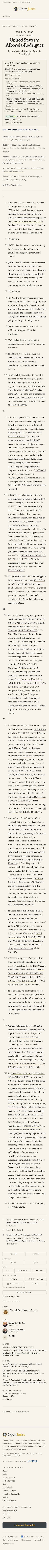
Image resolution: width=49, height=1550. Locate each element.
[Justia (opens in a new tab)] (33, 1461)
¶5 (6, 291)
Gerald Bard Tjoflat (17, 1323)
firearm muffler (15, 485)
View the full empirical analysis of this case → (21, 130)
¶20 (5, 1025)
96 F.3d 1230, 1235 (32, 936)
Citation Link (22, 1270)
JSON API (6, 1518)
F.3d (25, 26)
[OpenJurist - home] (24, 9)
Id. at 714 (27, 755)
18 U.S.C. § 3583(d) (17, 404)
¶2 (6, 238)
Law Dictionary (9, 1478)
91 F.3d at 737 (22, 844)
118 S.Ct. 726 (14, 980)
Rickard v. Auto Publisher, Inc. (26, 1063)
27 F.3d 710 (23, 732)
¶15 (5, 725)
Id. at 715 (22, 770)
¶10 (5, 375)
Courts (5, 1484)
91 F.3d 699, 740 (26, 800)
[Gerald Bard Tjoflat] (5, 1324)
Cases (5, 1471)
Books (5, 1497)
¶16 (5, 818)
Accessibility (27, 1536)
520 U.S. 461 (14, 682)
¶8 (6, 340)
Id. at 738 (39, 878)
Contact (40, 1536)
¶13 (5, 576)
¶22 (5, 1203)
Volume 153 (17, 26)
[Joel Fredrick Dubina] (5, 1330)
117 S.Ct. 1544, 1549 (35, 682)
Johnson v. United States (22, 109)
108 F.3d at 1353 (26, 667)
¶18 (5, 958)
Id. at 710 (12, 863)
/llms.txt (6, 1514)
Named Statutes (9, 1491)
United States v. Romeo (21, 1073)
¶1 (6, 202)
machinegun (7, 1399)
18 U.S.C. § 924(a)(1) (27, 213)
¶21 (5, 1073)
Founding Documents (11, 1494)
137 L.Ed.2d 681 (27, 811)
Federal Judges (9, 1481)
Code (5, 1474)
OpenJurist (6, 26)
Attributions (26, 1540)
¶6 (6, 297)
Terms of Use (39, 1540)
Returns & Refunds (10, 1540)
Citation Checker (9, 1501)
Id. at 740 (29, 904)
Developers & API (10, 1511)
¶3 (6, 245)
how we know (16, 119)
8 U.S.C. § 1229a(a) (17, 1106)
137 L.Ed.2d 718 (15, 686)
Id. (20, 796)
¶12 (5, 495)
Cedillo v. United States (32, 112)
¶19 (5, 990)
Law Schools (8, 1487)
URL (8, 1270)
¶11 (5, 417)
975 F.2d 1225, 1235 (23, 948)
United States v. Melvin (31, 555)
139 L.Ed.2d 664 (29, 980)
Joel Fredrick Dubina (17, 1330)
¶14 (5, 615)
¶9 (6, 353)
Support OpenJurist (24, 1525)
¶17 (5, 910)
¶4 (6, 262)
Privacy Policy (8, 1544)
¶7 (6, 326)
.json (15, 1412)
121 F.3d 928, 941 (34, 973)
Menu (8, 16)
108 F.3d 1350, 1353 (27, 630)
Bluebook (39, 1270)
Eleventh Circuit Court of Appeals (24, 51)
